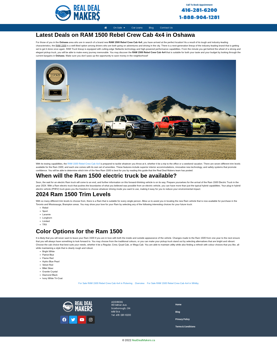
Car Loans (137, 27)
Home (178, 304)
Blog (151, 27)
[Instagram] (91, 320)
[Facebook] (64, 320)
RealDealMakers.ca (143, 340)
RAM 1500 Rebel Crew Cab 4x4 (83, 163)
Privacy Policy (182, 319)
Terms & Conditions (185, 326)
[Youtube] (82, 320)
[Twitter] (73, 320)
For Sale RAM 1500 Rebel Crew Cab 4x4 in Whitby (173, 283)
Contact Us (166, 27)
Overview (139, 283)
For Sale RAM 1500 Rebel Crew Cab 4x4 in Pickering (105, 283)
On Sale (117, 27)
